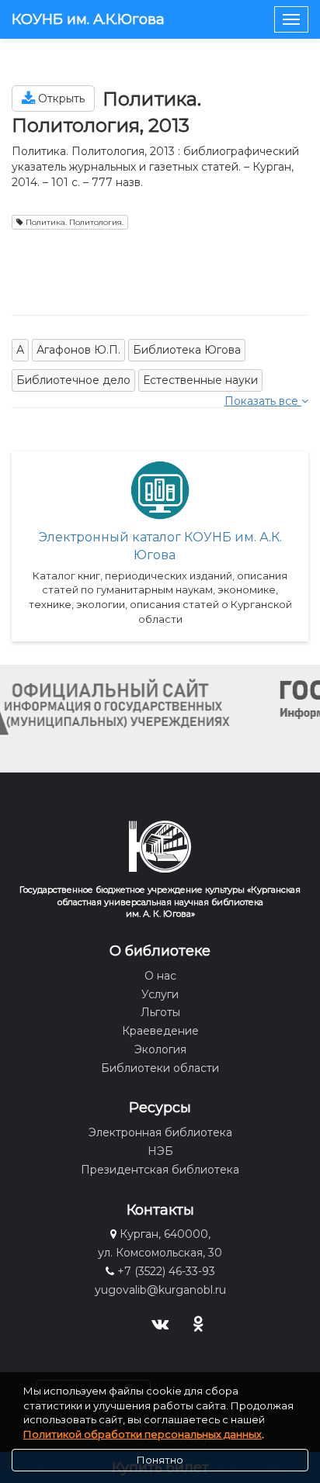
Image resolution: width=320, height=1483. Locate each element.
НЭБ (160, 1151)
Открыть (60, 98)
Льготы (160, 1012)
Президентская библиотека (160, 1170)
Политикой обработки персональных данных (142, 1434)
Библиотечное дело (73, 380)
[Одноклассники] (198, 1322)
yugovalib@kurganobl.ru (160, 1290)
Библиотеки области (160, 1068)
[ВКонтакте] (160, 1322)
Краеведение (160, 1031)
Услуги (160, 994)
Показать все (262, 401)
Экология (160, 1049)
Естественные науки (200, 380)
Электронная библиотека (160, 1132)
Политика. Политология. (73, 222)
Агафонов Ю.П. (78, 350)
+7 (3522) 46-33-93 (166, 1271)
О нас (160, 976)
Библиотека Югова (187, 350)
